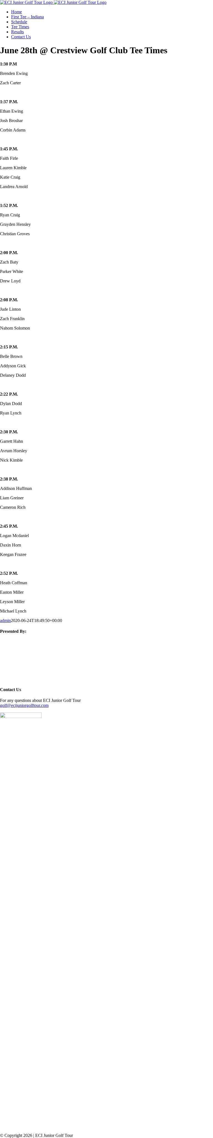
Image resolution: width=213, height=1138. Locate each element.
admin (5, 620)
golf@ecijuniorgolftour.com (24, 705)
